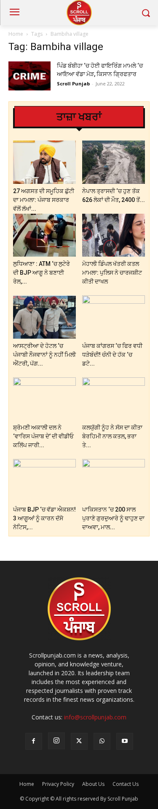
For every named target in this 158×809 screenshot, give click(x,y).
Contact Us (125, 784)
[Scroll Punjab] (79, 12)
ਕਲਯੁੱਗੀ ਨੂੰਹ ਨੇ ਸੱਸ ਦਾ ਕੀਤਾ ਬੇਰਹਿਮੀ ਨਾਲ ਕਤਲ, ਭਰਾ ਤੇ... (112, 436)
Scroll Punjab (73, 83)
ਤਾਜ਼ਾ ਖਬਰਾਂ (79, 116)
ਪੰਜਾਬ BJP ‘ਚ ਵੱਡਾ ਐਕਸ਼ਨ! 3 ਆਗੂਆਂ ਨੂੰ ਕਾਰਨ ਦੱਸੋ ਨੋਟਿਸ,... (44, 518)
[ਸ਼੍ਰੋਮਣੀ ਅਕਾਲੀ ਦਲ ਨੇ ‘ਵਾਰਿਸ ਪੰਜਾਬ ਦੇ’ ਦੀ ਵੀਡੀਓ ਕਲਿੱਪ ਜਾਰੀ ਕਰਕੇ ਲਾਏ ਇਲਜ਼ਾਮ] (44, 399)
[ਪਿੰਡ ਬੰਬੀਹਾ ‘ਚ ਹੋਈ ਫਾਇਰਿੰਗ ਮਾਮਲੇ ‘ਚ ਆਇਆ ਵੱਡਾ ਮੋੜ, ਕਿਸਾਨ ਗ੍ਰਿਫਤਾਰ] (29, 75)
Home (15, 33)
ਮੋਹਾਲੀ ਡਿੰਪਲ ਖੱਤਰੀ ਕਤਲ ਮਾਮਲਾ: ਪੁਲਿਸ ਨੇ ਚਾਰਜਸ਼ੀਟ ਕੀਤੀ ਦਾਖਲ (112, 272)
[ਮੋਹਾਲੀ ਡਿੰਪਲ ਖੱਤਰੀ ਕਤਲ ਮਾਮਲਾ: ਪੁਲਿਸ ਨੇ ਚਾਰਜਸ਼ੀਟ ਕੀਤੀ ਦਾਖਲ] (113, 235)
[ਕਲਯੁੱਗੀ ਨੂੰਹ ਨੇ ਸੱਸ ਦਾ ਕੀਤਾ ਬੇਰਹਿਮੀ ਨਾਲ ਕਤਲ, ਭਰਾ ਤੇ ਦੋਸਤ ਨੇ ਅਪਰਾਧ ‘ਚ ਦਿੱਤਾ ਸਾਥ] (113, 399)
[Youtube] (124, 741)
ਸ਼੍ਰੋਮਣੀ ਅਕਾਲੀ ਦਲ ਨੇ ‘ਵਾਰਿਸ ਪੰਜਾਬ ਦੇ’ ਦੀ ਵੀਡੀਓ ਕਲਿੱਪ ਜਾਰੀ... (43, 436)
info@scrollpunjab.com (95, 717)
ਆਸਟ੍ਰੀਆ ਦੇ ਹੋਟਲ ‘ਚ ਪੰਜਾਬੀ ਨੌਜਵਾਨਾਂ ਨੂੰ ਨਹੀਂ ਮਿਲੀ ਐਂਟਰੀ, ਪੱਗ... (44, 354)
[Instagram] (56, 740)
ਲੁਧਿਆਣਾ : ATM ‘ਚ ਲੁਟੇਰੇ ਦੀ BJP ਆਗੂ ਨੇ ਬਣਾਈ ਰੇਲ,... (41, 272)
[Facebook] (33, 741)
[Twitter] (79, 741)
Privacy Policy (58, 784)
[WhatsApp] (102, 741)
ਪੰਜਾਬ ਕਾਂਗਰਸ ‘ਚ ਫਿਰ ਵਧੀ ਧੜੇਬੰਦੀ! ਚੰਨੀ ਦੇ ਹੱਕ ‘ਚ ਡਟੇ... (112, 354)
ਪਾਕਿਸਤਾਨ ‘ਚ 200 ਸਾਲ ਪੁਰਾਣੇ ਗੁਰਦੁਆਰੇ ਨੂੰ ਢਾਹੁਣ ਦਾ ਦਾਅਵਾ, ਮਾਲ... (113, 518)
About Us (93, 784)
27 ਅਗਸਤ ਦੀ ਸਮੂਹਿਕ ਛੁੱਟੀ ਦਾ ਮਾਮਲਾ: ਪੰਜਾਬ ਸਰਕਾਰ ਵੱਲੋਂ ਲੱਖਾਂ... (43, 200)
